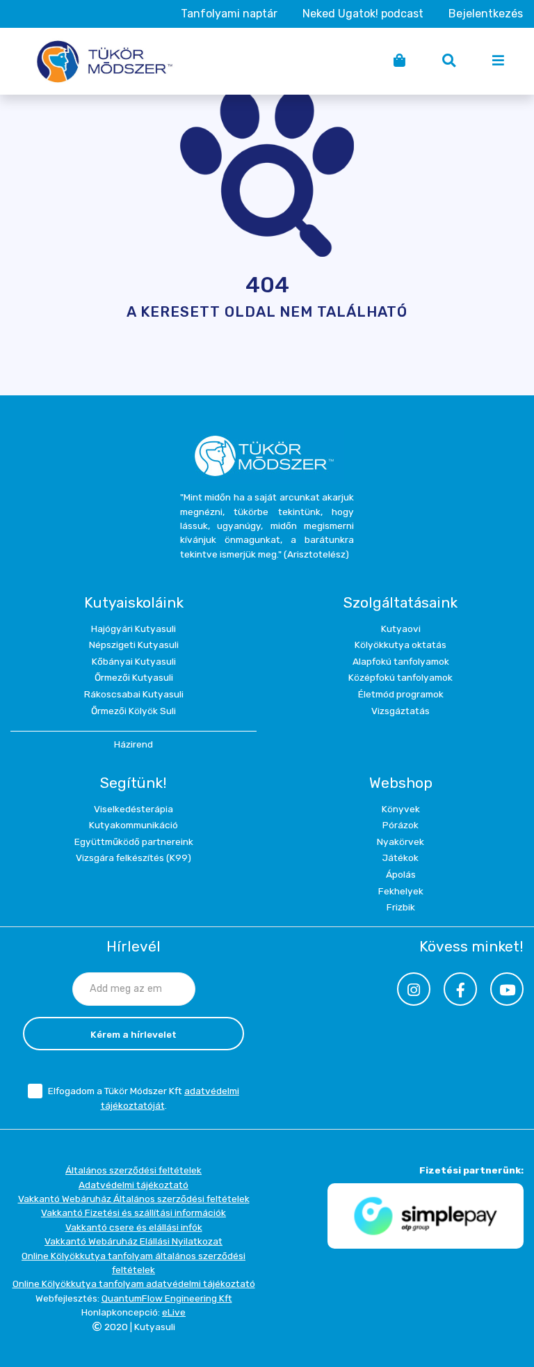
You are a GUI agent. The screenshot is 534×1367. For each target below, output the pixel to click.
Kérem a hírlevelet (133, 1034)
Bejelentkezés (485, 13)
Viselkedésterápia (133, 808)
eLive (174, 1312)
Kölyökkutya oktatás (400, 644)
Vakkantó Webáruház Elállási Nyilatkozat (133, 1241)
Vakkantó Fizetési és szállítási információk (133, 1212)
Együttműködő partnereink (133, 841)
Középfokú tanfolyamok (400, 677)
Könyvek (401, 808)
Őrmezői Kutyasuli (134, 677)
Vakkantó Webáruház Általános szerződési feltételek (134, 1198)
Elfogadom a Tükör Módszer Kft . (143, 1098)
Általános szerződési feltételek (133, 1170)
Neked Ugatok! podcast (362, 13)
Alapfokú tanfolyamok (401, 661)
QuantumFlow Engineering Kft (167, 1298)
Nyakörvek (400, 841)
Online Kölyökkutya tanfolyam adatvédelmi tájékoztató (134, 1283)
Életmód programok (401, 694)
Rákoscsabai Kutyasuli (134, 694)
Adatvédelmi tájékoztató (133, 1184)
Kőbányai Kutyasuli (134, 661)
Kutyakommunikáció (133, 824)
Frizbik (401, 906)
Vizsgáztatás (400, 710)
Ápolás (401, 874)
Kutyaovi (401, 628)
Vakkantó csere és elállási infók (133, 1227)
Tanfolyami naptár (229, 13)
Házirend (133, 744)
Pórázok (400, 824)
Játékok (400, 857)
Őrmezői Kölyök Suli (133, 710)
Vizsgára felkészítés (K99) (133, 857)
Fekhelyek (400, 890)
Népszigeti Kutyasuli (134, 644)
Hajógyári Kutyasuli (133, 628)
